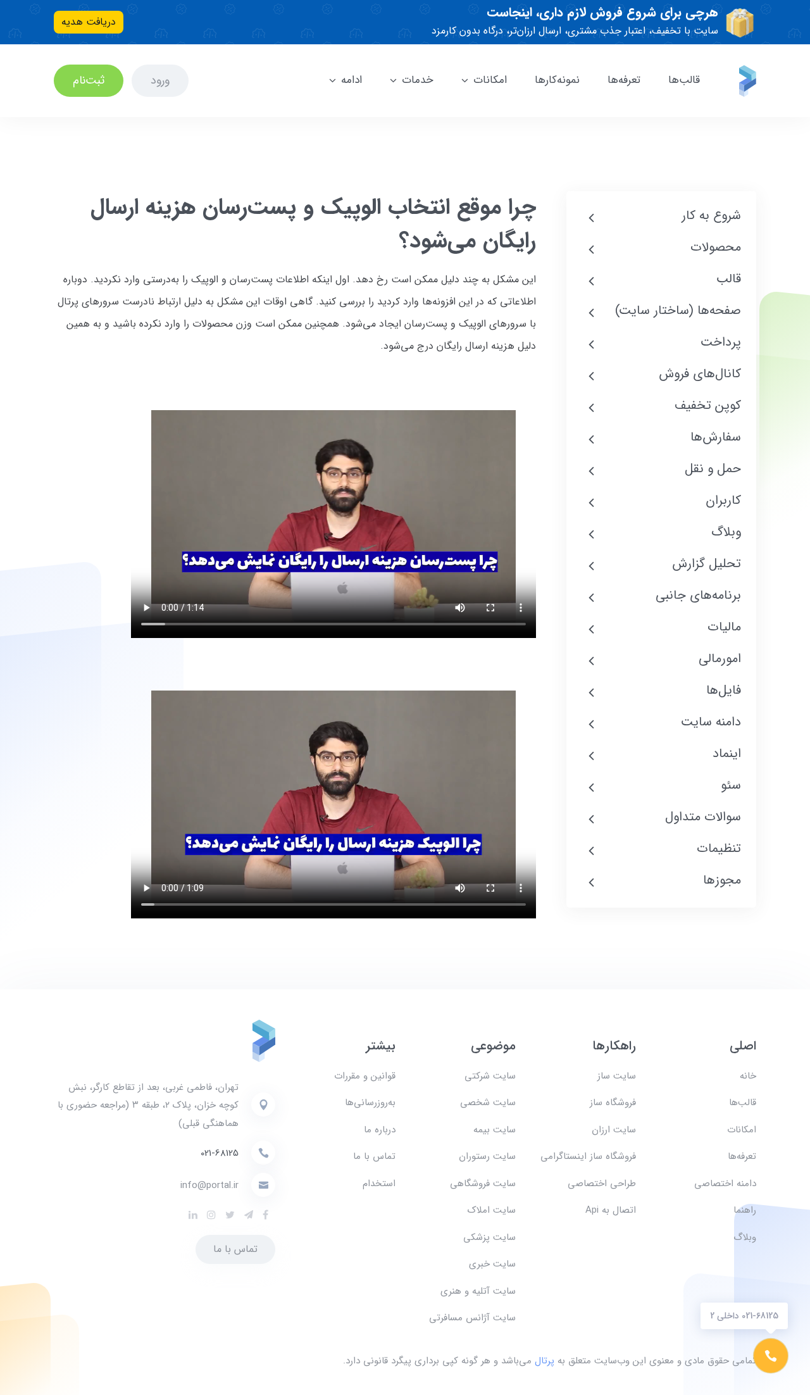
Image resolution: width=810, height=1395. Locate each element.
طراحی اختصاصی (602, 1183)
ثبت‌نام (88, 80)
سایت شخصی (488, 1102)
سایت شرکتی (490, 1076)
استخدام (379, 1183)
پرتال (544, 1360)
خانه (748, 1076)
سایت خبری (492, 1264)
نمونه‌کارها (557, 80)
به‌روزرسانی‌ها (370, 1102)
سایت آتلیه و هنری (478, 1291)
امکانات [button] (490, 80)
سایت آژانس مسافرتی (472, 1317)
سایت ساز (616, 1076)
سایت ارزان (614, 1129)
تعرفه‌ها (624, 80)
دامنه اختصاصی (725, 1183)
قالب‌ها (684, 80)
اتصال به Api (610, 1210)
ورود (160, 80)
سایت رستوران (487, 1156)
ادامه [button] (351, 80)
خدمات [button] (417, 80)
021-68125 (220, 1153)
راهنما (744, 1210)
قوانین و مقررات (365, 1076)
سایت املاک (492, 1210)
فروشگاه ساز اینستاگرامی (588, 1156)
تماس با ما (374, 1156)
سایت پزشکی (489, 1237)
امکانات (741, 1129)
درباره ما (380, 1129)
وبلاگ (744, 1237)
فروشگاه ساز (613, 1102)
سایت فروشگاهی (483, 1183)
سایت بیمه (494, 1129)
